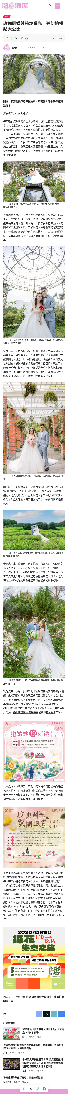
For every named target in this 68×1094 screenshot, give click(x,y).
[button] (57, 6)
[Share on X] (16, 38)
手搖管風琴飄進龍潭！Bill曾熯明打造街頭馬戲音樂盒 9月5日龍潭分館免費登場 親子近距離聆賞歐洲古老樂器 (43, 1063)
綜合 (24, 1037)
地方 (24, 1070)
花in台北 (50, 712)
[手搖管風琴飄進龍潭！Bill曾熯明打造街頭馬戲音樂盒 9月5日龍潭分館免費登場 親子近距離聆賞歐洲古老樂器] (11, 1064)
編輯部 (15, 47)
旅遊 (6, 16)
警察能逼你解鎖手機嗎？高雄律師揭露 (23, 1077)
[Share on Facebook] (11, 38)
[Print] (26, 38)
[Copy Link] (21, 38)
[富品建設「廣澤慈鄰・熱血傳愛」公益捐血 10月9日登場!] (11, 1033)
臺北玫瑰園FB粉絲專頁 (25, 712)
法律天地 (7, 1082)
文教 (5, 1052)
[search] (49, 6)
